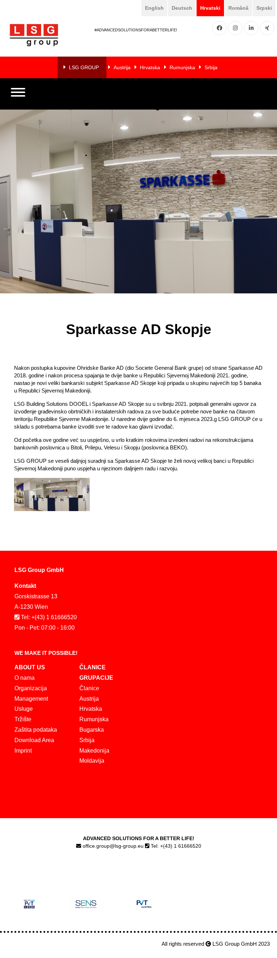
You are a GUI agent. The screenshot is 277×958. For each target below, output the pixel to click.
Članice (89, 688)
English (154, 8)
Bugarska (91, 730)
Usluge (23, 709)
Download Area (34, 740)
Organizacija (30, 688)
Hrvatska (150, 67)
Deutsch (182, 8)
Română (238, 8)
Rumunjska (182, 67)
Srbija (211, 67)
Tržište (22, 719)
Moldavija (91, 761)
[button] (18, 94)
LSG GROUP (84, 67)
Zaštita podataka (35, 730)
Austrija (122, 67)
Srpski (264, 8)
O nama (24, 678)
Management (31, 699)
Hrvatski (210, 8)
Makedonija (94, 751)
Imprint (23, 751)
